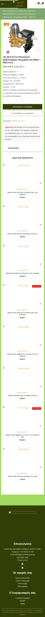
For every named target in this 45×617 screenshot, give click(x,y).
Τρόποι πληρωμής (22, 581)
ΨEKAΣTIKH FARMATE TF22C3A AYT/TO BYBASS (22, 355)
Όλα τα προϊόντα (9, 11)
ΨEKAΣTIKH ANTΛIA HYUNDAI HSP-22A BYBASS (22, 193)
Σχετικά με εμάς (23, 557)
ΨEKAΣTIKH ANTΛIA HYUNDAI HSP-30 (22, 395)
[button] (22, 113)
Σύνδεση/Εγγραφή (23, 598)
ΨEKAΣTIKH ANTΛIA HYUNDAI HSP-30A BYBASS (22, 314)
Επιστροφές (22, 583)
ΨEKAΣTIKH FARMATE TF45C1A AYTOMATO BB (22, 436)
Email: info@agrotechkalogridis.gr (22, 554)
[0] (36, 4)
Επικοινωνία (22, 560)
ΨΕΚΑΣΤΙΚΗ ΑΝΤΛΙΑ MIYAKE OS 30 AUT (22, 234)
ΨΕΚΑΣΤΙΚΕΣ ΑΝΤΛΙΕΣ (26, 11)
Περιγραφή (13, 148)
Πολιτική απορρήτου (9, 612)
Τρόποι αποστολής (22, 578)
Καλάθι (22, 601)
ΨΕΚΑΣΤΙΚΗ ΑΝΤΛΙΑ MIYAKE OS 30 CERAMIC (22, 273)
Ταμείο (22, 603)
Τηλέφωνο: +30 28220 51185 (22, 552)
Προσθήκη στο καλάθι (22, 107)
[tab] (22, 148)
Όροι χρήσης (22, 586)
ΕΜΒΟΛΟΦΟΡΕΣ (9, 14)
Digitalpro (22, 614)
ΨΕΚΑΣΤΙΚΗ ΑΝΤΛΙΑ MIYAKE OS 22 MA (22, 476)
